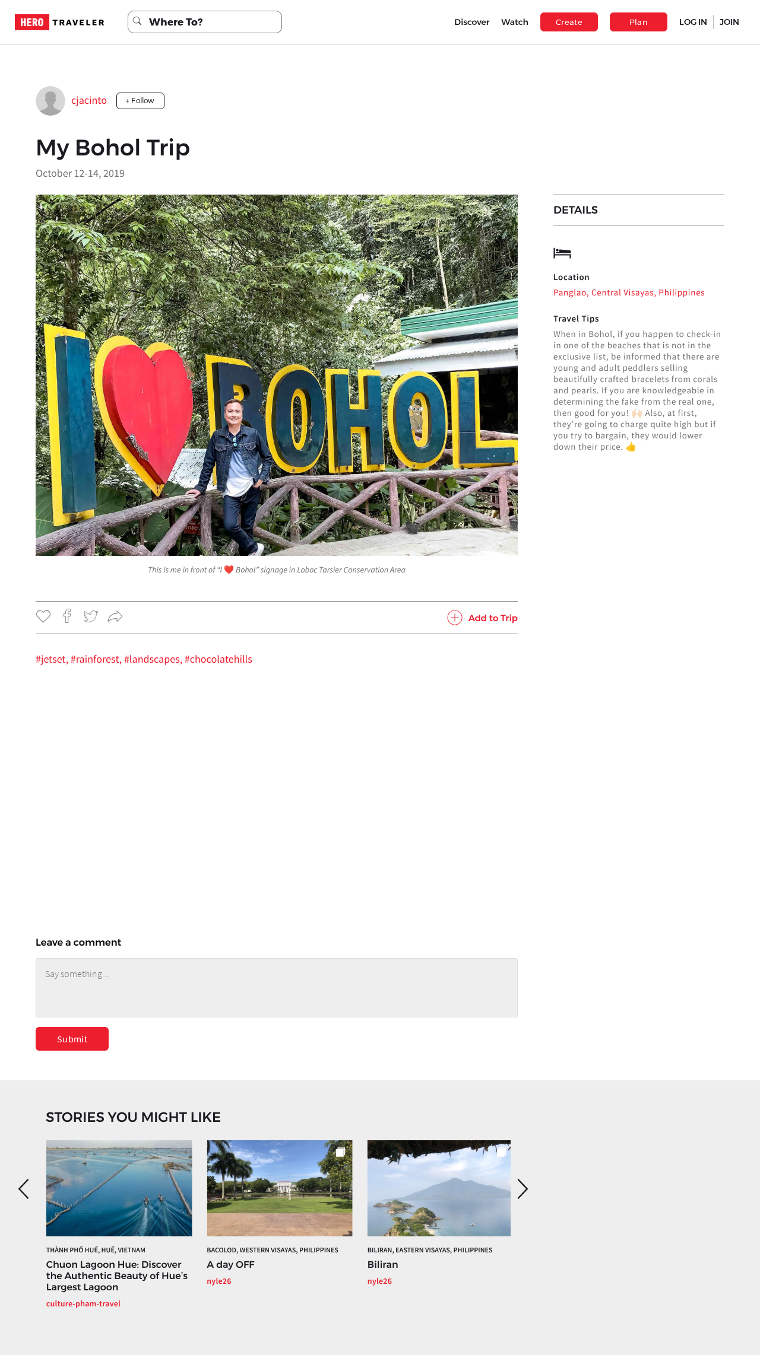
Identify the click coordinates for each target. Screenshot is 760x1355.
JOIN (729, 22)
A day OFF (230, 1265)
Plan (638, 22)
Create (569, 22)
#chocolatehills (218, 659)
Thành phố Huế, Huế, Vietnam (95, 1250)
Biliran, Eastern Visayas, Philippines (430, 1250)
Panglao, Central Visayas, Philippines (629, 292)
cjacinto (89, 100)
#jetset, (53, 659)
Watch (514, 22)
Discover (471, 22)
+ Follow (140, 100)
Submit (72, 1039)
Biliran (383, 1265)
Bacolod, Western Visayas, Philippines (272, 1250)
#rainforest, (97, 659)
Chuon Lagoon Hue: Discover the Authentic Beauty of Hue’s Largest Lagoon (117, 1276)
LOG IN (693, 22)
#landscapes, (154, 659)
